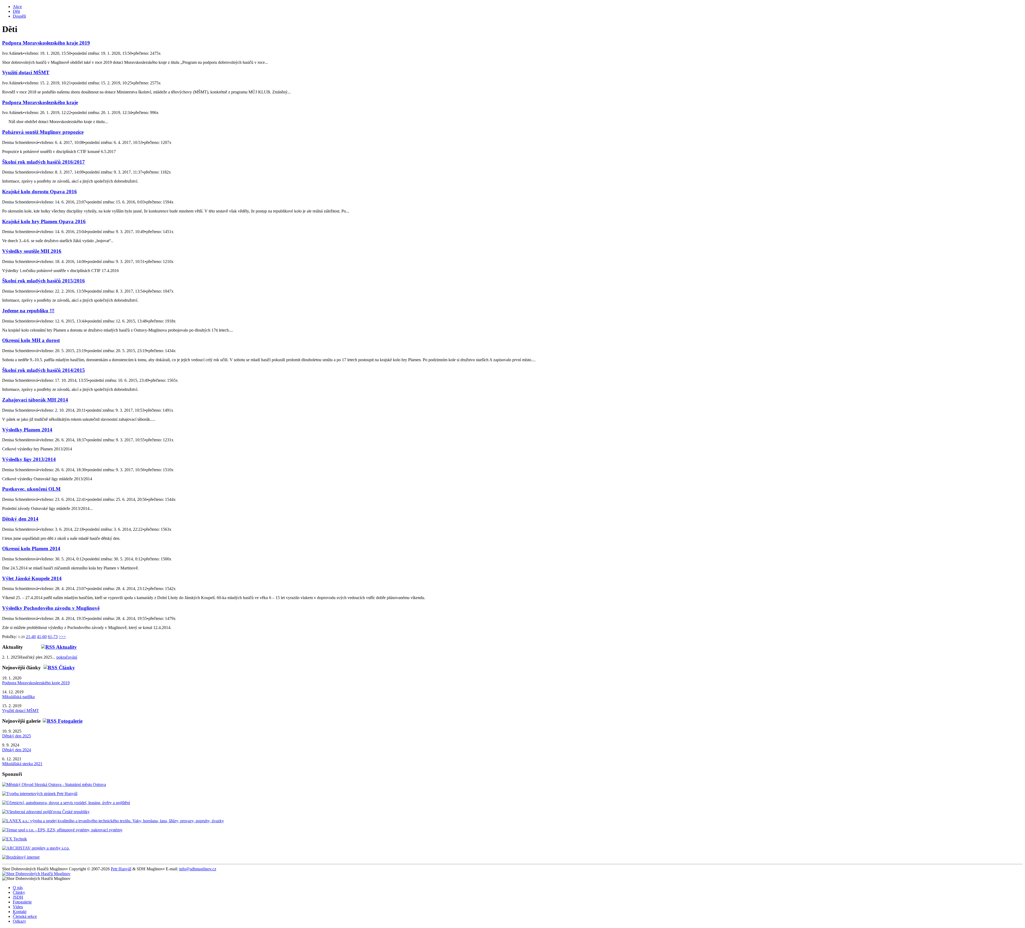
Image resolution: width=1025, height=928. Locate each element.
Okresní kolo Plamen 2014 (31, 548)
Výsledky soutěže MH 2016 (31, 251)
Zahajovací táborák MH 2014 (35, 400)
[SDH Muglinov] (36, 873)
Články (19, 892)
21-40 (31, 636)
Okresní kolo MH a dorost (31, 340)
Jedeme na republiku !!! (28, 310)
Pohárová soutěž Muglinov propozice (43, 132)
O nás (18, 887)
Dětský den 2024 (16, 750)
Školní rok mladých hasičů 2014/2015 (43, 370)
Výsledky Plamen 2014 (27, 429)
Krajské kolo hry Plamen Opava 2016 (44, 221)
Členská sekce (25, 916)
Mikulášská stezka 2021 (22, 763)
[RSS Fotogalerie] (61, 721)
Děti (16, 11)
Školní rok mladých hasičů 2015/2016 (43, 281)
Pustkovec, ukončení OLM (31, 489)
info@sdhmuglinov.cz (197, 869)
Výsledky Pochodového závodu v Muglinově (51, 608)
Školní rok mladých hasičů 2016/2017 (43, 162)
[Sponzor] (54, 784)
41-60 (42, 636)
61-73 (53, 636)
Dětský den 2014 (20, 519)
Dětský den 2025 (16, 736)
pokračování (66, 657)
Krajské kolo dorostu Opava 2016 (39, 191)
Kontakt (19, 911)
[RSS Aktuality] (50, 647)
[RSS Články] (58, 667)
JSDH (18, 897)
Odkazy (19, 921)
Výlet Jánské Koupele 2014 (32, 578)
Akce (17, 6)
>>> (62, 636)
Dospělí (19, 16)
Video (18, 907)
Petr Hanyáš (121, 869)
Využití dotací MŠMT (25, 72)
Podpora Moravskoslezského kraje (40, 102)
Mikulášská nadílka (18, 696)
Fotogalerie (22, 902)
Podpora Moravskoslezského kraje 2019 (46, 43)
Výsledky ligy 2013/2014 (29, 459)
